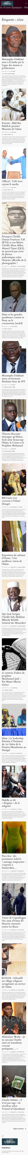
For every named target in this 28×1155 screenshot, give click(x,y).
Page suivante (19, 1129)
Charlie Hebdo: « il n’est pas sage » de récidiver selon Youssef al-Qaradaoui (13, 1104)
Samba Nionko (14, 326)
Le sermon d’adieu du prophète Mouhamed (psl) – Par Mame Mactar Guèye (13, 678)
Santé (9, 328)
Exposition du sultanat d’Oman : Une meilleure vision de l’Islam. (13, 560)
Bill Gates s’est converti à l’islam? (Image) (11, 500)
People (21, 507)
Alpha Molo (14, 132)
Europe (22, 929)
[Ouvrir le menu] (26, 3)
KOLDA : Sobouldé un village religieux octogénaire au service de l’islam (13, 982)
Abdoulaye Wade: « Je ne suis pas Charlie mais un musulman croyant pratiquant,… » (13, 1042)
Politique (9, 73)
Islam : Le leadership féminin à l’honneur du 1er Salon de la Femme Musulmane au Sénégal (14, 744)
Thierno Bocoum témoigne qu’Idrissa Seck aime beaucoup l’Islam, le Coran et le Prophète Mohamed (13, 439)
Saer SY (12, 753)
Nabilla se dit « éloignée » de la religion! (11, 803)
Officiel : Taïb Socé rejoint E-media (12, 183)
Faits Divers (21, 871)
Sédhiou (9, 134)
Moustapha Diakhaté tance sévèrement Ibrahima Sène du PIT (13, 378)
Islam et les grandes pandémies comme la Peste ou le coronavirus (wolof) (13, 319)
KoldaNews (6, 1148)
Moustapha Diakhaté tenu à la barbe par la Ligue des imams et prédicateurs (13, 64)
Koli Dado (13, 71)
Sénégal (13, 73)
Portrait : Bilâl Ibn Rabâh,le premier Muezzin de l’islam (11, 126)
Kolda (19, 990)
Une (12, 134)
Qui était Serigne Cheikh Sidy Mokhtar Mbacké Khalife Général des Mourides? (14, 618)
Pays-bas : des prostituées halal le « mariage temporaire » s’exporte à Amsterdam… (14, 862)
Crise (19, 929)
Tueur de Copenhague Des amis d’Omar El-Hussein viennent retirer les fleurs (14, 922)
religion (5, 134)
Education (6, 387)
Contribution (6, 690)
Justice (5, 73)
